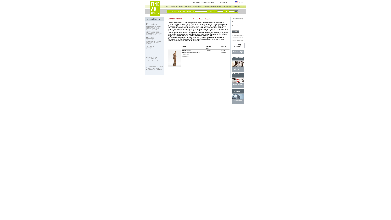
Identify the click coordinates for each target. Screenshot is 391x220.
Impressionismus (150, 49)
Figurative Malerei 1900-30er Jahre (153, 42)
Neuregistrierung (237, 18)
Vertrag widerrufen (238, 45)
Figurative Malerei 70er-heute (153, 29)
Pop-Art (154, 34)
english (241, 2)
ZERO (158, 34)
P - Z (158, 60)
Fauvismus (158, 27)
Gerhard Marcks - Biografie (202, 19)
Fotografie (152, 32)
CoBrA (158, 26)
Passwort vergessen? (237, 40)
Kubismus (148, 43)
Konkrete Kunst (150, 33)
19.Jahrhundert (150, 40)
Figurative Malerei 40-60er (152, 28)
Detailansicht (185, 56)
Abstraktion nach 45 (151, 26)
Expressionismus (150, 27)
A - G (147, 60)
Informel (158, 32)
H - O (153, 60)
